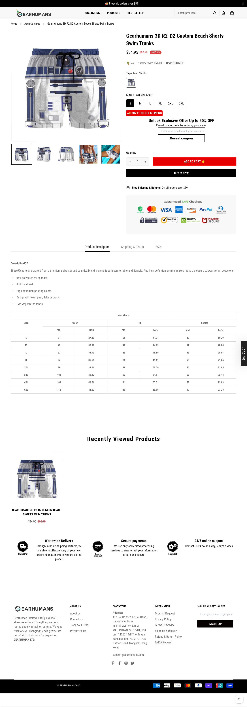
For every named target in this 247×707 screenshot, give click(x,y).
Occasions (92, 13)
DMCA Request (163, 642)
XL (160, 103)
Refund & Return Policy (168, 636)
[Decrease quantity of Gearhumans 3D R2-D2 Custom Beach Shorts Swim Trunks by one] (130, 162)
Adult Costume (32, 23)
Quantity (131, 152)
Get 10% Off (243, 353)
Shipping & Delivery (166, 631)
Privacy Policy (78, 631)
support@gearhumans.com (128, 654)
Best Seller (135, 13)
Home (14, 23)
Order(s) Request (165, 613)
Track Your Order (79, 625)
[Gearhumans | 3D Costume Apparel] (34, 13)
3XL (181, 103)
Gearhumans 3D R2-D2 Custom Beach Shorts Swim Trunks (36, 512)
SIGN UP (215, 624)
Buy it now (181, 173)
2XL (170, 103)
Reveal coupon (181, 138)
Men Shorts (131, 83)
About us (75, 613)
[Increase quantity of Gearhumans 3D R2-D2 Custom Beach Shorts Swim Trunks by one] (145, 162)
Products (113, 13)
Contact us (76, 619)
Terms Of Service (165, 625)
